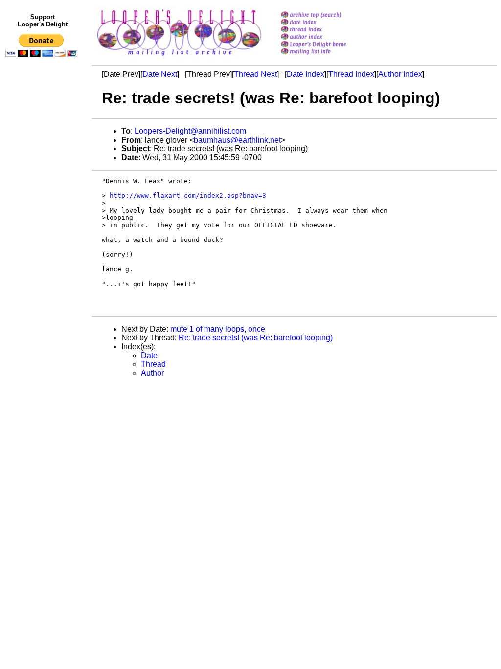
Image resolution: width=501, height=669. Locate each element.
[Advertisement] (43, 263)
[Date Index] (326, 23)
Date (149, 355)
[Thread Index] (326, 30)
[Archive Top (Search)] (326, 15)
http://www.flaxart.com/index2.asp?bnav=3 (188, 195)
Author (152, 373)
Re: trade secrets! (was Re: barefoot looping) (256, 338)
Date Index (305, 74)
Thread (153, 364)
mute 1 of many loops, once (217, 329)
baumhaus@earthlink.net (237, 140)
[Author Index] (326, 37)
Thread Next (255, 74)
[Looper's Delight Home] (326, 45)
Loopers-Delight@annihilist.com (190, 131)
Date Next (159, 74)
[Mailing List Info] (326, 57)
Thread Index (351, 74)
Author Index (400, 74)
